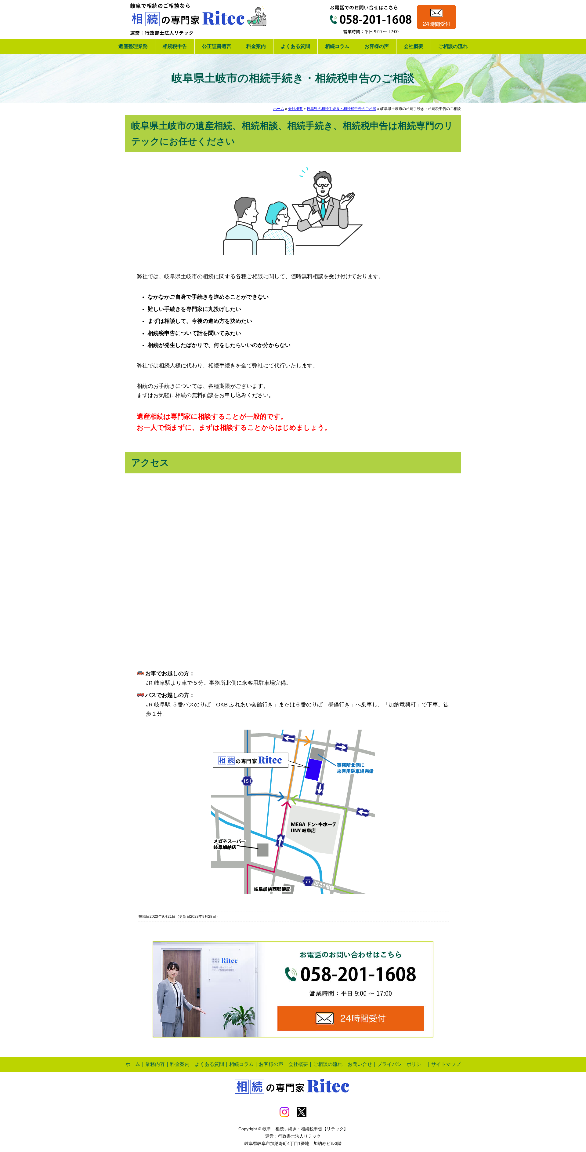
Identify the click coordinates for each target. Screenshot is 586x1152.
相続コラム (337, 46)
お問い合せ (360, 1064)
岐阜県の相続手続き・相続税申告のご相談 (341, 109)
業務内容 (155, 1064)
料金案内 (256, 46)
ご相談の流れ (453, 46)
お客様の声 (376, 46)
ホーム (278, 109)
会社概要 (413, 46)
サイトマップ (446, 1064)
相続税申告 (175, 46)
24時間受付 (436, 17)
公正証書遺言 (216, 46)
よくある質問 (295, 46)
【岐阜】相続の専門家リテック (198, 19)
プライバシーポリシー (401, 1064)
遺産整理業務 (133, 46)
